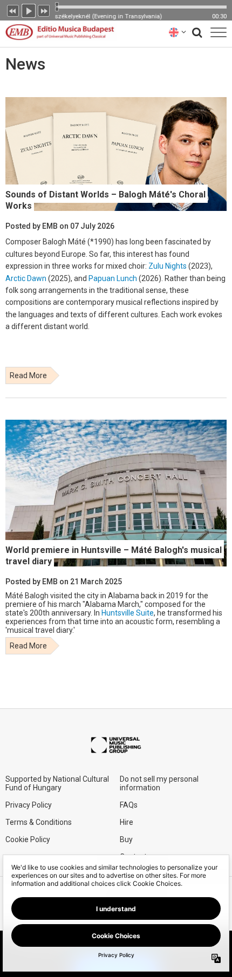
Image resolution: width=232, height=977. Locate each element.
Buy (126, 839)
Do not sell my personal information (159, 783)
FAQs (129, 805)
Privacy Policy (28, 805)
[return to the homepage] (58, 32)
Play (28, 9)
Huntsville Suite (127, 613)
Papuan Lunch (112, 278)
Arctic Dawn (25, 278)
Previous (13, 9)
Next (44, 9)
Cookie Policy (27, 839)
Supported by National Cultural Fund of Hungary (57, 783)
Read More (28, 375)
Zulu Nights (167, 266)
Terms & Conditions (38, 822)
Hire (126, 822)
